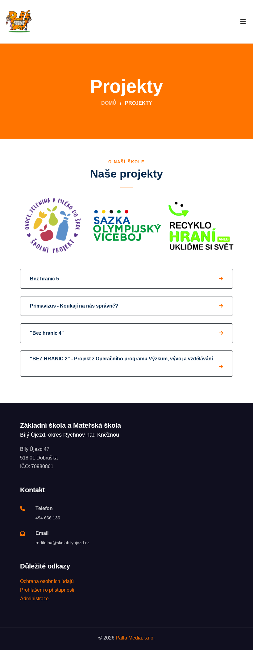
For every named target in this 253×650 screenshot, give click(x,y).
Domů (108, 103)
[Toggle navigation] (243, 21)
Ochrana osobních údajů (47, 581)
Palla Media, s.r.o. (135, 637)
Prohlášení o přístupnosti (47, 590)
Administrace (34, 598)
